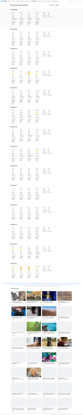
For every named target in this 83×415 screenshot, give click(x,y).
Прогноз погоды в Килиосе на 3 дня (8, 283)
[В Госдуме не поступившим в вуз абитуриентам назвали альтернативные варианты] (18, 390)
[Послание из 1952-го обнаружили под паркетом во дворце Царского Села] (64, 298)
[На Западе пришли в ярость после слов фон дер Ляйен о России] (49, 298)
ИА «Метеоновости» (79, 414)
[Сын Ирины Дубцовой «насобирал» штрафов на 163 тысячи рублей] (34, 390)
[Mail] (1, 1)
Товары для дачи (78, 283)
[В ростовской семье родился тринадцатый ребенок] (49, 405)
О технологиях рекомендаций (62, 414)
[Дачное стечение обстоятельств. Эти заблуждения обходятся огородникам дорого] (64, 359)
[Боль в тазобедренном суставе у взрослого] (18, 329)
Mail (1, 414)
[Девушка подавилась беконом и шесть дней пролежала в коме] (64, 329)
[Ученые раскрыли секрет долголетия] (18, 359)
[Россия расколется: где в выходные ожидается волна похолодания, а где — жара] (49, 344)
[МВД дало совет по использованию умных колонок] (18, 375)
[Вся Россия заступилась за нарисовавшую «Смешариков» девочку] (18, 344)
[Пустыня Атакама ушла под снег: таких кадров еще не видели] (49, 313)
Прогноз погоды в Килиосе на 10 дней (52, 283)
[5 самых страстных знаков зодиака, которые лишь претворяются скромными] (34, 359)
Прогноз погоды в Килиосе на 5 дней (23, 283)
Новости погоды (64, 283)
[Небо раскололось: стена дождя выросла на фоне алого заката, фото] (64, 390)
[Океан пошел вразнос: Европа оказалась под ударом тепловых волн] (49, 329)
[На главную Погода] (4, 1)
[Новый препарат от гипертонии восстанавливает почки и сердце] (34, 344)
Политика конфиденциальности (53, 414)
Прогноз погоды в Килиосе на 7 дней (37, 283)
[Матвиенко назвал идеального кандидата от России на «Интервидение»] (18, 313)
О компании (4, 414)
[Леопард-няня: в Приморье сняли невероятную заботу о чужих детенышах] (34, 329)
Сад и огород (70, 283)
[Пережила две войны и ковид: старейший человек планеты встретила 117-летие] (34, 375)
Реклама (8, 414)
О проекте (46, 414)
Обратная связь (69, 414)
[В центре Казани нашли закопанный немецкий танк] (18, 298)
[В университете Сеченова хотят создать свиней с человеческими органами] (18, 405)
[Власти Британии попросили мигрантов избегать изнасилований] (34, 298)
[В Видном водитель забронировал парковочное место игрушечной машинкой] (64, 375)
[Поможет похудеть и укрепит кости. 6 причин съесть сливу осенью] (49, 359)
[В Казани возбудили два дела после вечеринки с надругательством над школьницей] (34, 313)
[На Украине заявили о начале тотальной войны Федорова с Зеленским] (64, 313)
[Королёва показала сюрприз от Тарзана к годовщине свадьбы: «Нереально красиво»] (49, 375)
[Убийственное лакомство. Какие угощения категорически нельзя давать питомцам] (49, 390)
